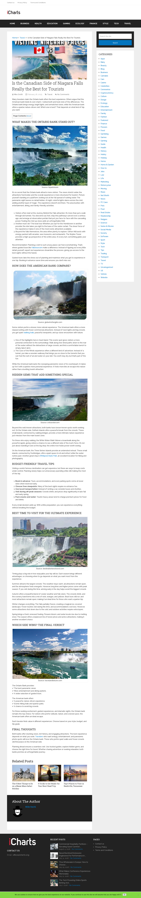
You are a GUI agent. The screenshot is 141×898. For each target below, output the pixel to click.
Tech (116, 23)
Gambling (105, 134)
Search (115, 43)
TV (102, 264)
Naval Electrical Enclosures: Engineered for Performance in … (72, 854)
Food (103, 130)
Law (102, 175)
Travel (127, 23)
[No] (138, 895)
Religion (104, 219)
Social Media (106, 230)
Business (24, 23)
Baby (103, 62)
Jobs (102, 171)
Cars (102, 79)
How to (104, 168)
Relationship (106, 216)
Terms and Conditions (38, 2)
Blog (102, 69)
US (102, 271)
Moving (104, 189)
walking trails (29, 333)
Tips (102, 250)
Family (103, 113)
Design (103, 100)
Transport (105, 257)
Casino (103, 83)
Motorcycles (106, 185)
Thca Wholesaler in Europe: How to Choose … (73, 863)
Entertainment (106, 110)
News (103, 199)
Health (38, 23)
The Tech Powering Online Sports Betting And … (73, 881)
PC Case (104, 202)
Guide (103, 144)
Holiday (104, 158)
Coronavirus (105, 89)
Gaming (66, 23)
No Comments (63, 94)
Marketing (105, 182)
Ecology (80, 23)
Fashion (104, 117)
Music (103, 192)
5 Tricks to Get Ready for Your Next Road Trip (49, 784)
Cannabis (104, 76)
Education (52, 23)
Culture (104, 96)
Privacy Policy (22, 2)
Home (12, 23)
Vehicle (104, 274)
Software (104, 236)
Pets (102, 206)
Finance (93, 23)
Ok (124, 894)
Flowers (104, 127)
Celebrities (105, 86)
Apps (103, 59)
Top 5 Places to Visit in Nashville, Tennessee (74, 784)
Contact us (10, 2)
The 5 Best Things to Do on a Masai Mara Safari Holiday (22, 786)
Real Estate (105, 212)
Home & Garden (107, 165)
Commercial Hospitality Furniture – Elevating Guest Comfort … (73, 845)
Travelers (39, 736)
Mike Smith (18, 94)
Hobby (103, 154)
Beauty (104, 65)
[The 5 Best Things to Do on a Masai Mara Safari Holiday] (23, 773)
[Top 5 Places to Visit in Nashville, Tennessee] (75, 773)
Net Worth (105, 195)
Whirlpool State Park (48, 456)
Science (104, 223)
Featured (104, 120)
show (29, 116)
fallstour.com (37, 248)
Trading (104, 253)
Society (104, 233)
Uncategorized (107, 267)
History (103, 151)
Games (104, 137)
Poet (103, 209)
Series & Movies (107, 226)
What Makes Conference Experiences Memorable (74, 872)
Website (104, 277)
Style (105, 23)
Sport (103, 240)
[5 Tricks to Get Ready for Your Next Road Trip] (49, 773)
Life (102, 178)
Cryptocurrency (107, 93)
